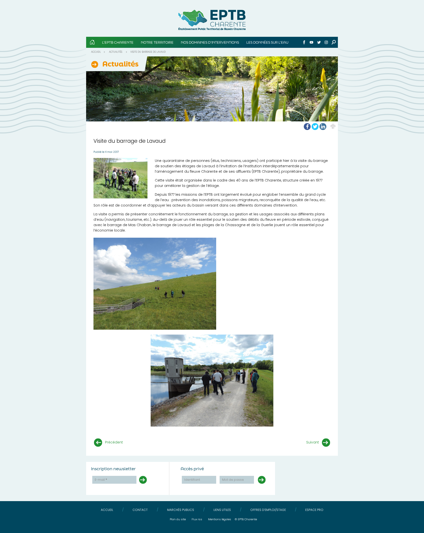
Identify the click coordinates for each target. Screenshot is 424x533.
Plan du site (178, 519)
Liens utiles (222, 510)
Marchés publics (180, 510)
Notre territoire (157, 42)
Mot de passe (233, 480)
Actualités (115, 51)
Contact (140, 510)
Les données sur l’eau (267, 42)
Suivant (312, 442)
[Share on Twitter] (315, 126)
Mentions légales (219, 519)
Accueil (96, 51)
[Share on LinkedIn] (322, 126)
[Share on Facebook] (307, 126)
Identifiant (192, 480)
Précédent (114, 442)
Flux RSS (197, 519)
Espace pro (314, 510)
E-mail (101, 480)
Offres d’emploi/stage (268, 510)
